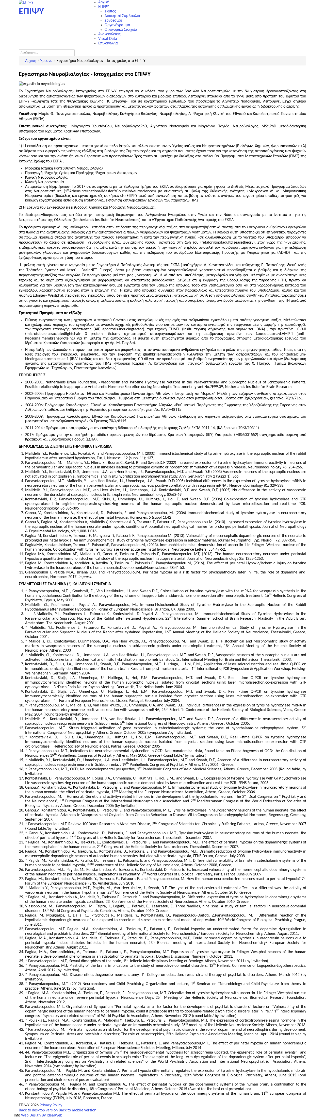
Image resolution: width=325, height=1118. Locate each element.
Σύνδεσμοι (113, 21)
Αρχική (103, 2)
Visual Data (107, 39)
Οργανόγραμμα (117, 25)
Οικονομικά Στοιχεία (121, 30)
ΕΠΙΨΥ (103, 7)
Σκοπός (110, 11)
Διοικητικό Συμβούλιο (122, 16)
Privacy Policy (51, 1105)
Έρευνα (46, 61)
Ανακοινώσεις (109, 34)
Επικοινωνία (108, 43)
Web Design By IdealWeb (41, 1115)
